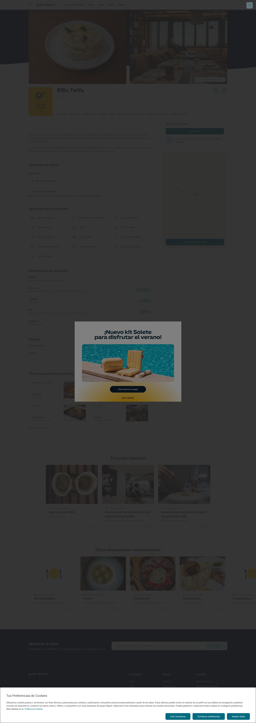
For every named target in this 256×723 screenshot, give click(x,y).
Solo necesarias (177, 716)
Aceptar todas (238, 716)
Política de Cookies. (34, 709)
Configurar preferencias (208, 716)
